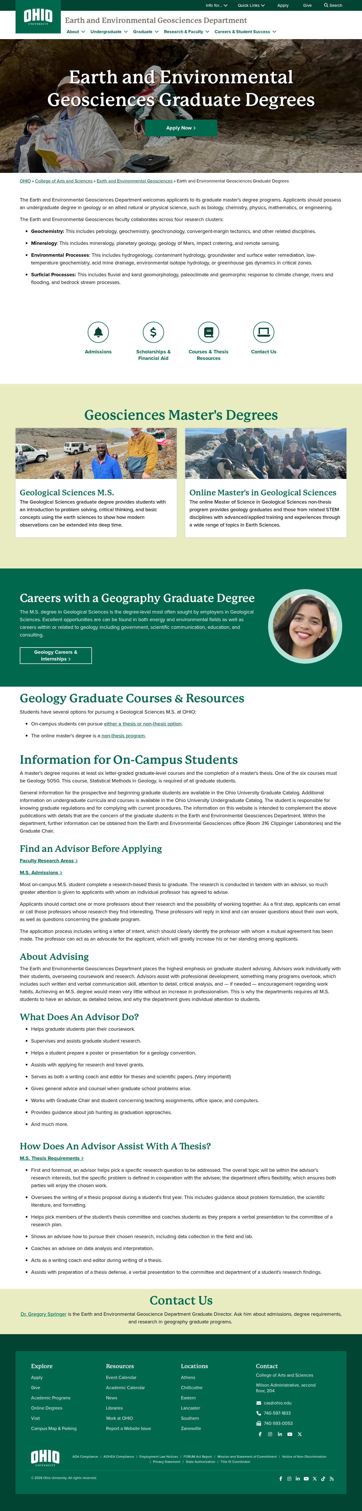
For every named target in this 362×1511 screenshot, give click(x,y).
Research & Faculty (183, 31)
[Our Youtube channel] (290, 1434)
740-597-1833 (277, 1413)
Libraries (114, 1408)
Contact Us (269, 351)
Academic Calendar (125, 1387)
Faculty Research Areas (47, 860)
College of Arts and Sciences (63, 181)
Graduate (142, 31)
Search (335, 5)
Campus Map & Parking (54, 1428)
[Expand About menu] (83, 31)
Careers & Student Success (242, 31)
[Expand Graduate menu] (157, 31)
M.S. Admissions (39, 872)
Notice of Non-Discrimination (304, 1456)
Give (307, 5)
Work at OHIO (119, 1418)
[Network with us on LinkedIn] (280, 1434)
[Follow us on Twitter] (300, 1434)
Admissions (98, 351)
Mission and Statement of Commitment (247, 1456)
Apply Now (179, 127)
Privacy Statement (166, 1461)
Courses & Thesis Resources (208, 355)
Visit (35, 1418)
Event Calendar (121, 1377)
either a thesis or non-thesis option (143, 723)
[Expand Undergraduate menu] (126, 31)
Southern (190, 1418)
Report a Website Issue (128, 1428)
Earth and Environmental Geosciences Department (156, 20)
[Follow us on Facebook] (260, 1434)
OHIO (25, 181)
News (111, 1398)
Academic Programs (50, 1398)
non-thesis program (123, 735)
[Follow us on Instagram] (270, 1434)
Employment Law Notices (158, 1456)
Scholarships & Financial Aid (153, 355)
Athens (188, 1377)
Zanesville (191, 1428)
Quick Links (249, 5)
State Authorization (200, 1461)
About (73, 31)
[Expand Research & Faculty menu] (207, 31)
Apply (282, 5)
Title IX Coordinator (235, 1461)
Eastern (188, 1398)
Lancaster (190, 1408)
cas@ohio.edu (278, 1403)
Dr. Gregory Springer (43, 1314)
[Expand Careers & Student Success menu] (274, 31)
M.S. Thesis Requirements (50, 1158)
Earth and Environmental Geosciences (135, 181)
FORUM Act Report (198, 1456)
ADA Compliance (85, 1456)
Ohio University (54, 1477)
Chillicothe (191, 1387)
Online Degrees (46, 1408)
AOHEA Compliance (119, 1456)
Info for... (214, 5)
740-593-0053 (278, 1423)
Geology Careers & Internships (55, 655)
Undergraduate (106, 31)
